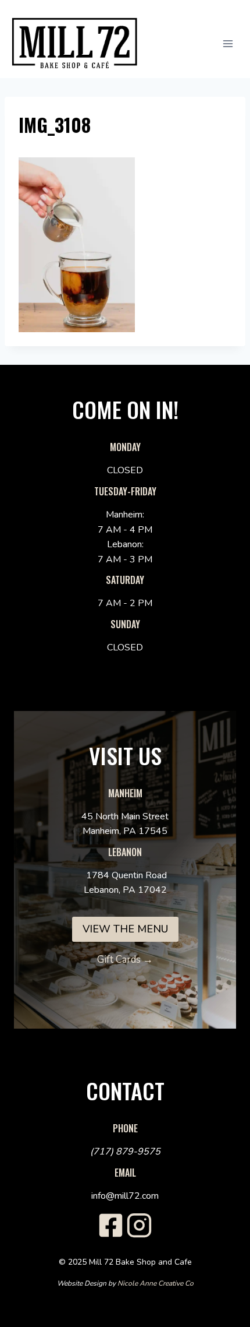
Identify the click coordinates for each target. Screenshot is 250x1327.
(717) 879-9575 (125, 1151)
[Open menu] (233, 43)
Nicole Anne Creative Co (155, 1283)
